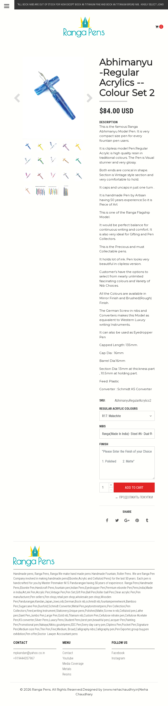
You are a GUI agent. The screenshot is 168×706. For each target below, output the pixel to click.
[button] (18, 98)
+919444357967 (24, 658)
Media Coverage (73, 664)
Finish (103, 444)
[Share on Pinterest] (137, 521)
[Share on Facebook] (107, 521)
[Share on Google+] (126, 521)
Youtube (67, 658)
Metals (66, 669)
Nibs (102, 426)
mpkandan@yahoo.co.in (29, 653)
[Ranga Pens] (84, 27)
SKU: (102, 400)
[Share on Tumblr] (147, 521)
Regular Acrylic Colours (118, 408)
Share (127, 512)
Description (108, 122)
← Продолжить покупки (134, 497)
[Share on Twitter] (117, 521)
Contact (67, 653)
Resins (66, 674)
